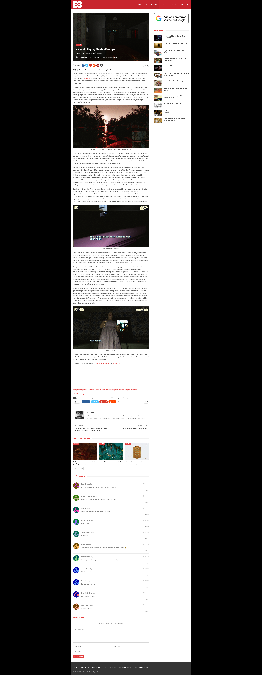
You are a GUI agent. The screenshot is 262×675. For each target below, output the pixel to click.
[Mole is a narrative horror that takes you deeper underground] (85, 451)
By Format (173, 4)
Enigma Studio (94, 398)
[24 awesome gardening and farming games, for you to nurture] (158, 98)
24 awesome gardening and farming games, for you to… (175, 96)
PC (113, 398)
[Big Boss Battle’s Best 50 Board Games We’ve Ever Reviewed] (158, 53)
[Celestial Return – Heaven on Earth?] (111, 451)
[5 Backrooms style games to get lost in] (158, 45)
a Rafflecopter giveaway (81, 394)
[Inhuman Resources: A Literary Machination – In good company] (137, 451)
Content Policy (112, 667)
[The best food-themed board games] (158, 83)
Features (163, 4)
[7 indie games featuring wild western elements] (158, 113)
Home (140, 4)
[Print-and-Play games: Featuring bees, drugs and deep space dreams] (158, 60)
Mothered (102, 398)
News (146, 4)
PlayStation (119, 398)
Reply (147, 490)
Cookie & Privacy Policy (98, 667)
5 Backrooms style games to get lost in (175, 43)
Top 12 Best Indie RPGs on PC (173, 103)
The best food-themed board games (175, 81)
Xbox (96, 363)
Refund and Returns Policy (128, 667)
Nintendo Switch (104, 363)
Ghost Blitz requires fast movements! (135, 428)
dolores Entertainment (83, 398)
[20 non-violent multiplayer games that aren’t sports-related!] (158, 90)
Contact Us (85, 667)
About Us (76, 667)
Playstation (116, 363)
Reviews (154, 4)
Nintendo (109, 398)
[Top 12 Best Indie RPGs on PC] (158, 105)
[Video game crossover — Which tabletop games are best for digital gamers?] (158, 75)
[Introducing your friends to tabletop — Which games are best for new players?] (158, 120)
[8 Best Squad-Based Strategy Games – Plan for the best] (158, 38)
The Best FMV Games (170, 66)
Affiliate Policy (143, 667)
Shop (181, 4)
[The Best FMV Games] (158, 68)
